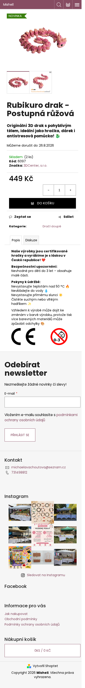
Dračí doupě (52, 226)
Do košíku (45, 203)
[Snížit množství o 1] (48, 190)
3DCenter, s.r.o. (35, 165)
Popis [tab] (16, 240)
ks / (42, 650)
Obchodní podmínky (21, 619)
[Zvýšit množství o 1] (70, 190)
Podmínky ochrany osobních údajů (32, 624)
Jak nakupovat (16, 614)
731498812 (19, 472)
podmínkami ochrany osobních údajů (41, 417)
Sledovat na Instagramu (46, 575)
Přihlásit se (20, 435)
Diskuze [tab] (31, 240)
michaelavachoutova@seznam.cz (38, 467)
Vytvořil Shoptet (45, 666)
